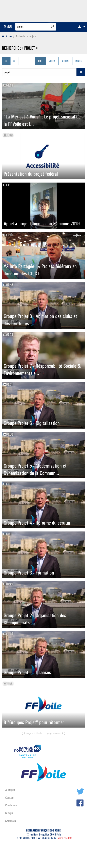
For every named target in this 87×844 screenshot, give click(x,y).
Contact (9, 798)
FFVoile (66, 10)
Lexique (9, 813)
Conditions (11, 805)
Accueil (8, 36)
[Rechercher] (52, 26)
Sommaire (10, 821)
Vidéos (52, 61)
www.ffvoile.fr (65, 838)
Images (78, 61)
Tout (40, 61)
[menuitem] (80, 26)
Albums (65, 61)
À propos (10, 790)
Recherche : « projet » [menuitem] (26, 36)
